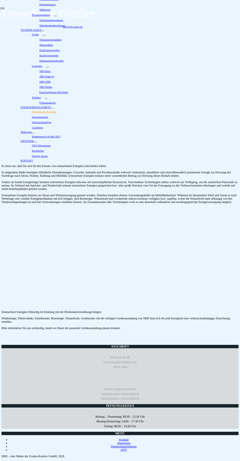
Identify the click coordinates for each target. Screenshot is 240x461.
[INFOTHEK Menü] (35, 142)
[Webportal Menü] (33, 133)
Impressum (123, 443)
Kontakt (124, 439)
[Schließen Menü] (22, 165)
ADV (123, 449)
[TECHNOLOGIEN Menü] (42, 31)
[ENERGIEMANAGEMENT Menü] (52, 108)
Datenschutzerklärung (124, 446)
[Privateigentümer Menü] (55, 16)
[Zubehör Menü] (46, 98)
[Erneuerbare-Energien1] (77, 305)
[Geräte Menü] (44, 35)
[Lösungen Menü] (47, 67)
